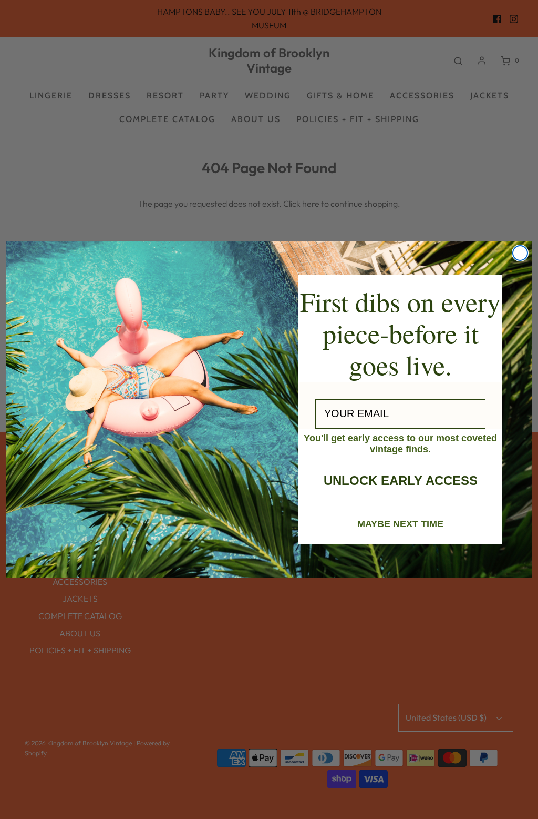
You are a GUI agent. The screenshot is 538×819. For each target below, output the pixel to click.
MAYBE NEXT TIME (400, 523)
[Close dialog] (520, 253)
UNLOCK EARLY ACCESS (401, 480)
